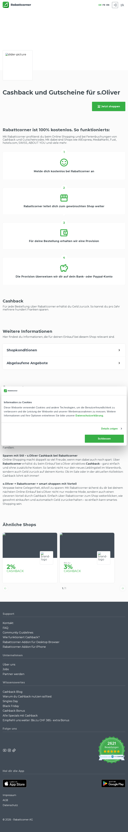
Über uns (9, 664)
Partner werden (13, 674)
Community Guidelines (18, 632)
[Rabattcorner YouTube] (5, 750)
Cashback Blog (12, 691)
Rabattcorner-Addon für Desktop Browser (31, 642)
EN (107, 5)
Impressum (9, 795)
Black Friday (11, 706)
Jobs (6, 669)
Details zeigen (109, 428)
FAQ (5, 627)
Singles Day (10, 701)
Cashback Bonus (14, 710)
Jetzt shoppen (110, 106)
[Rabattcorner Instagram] (9, 750)
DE (100, 5)
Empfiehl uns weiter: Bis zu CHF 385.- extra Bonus (36, 720)
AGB (5, 800)
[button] (5, 588)
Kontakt (8, 623)
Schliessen (104, 438)
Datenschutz (10, 805)
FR (103, 5)
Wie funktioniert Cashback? (21, 637)
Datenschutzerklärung (89, 415)
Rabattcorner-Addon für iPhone (24, 646)
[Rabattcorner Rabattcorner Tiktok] (14, 750)
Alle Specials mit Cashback (20, 715)
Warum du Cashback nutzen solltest (27, 696)
